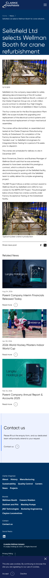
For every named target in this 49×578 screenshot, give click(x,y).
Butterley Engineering (31, 509)
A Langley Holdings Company (14, 544)
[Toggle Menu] (45, 4)
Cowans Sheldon (27, 500)
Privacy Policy (7, 553)
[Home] (10, 5)
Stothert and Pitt (10, 504)
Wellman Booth (9, 500)
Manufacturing (27, 479)
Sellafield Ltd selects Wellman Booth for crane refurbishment (25, 19)
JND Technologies (10, 509)
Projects (14, 488)
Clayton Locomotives (12, 513)
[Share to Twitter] (45, 245)
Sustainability (9, 483)
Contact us (7, 524)
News (5, 488)
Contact (5, 521)
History (14, 479)
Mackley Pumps (28, 504)
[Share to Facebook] (41, 245)
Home (4, 16)
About (5, 479)
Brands (5, 496)
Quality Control (25, 483)
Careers (38, 483)
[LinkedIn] (4, 536)
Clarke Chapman (9, 476)
